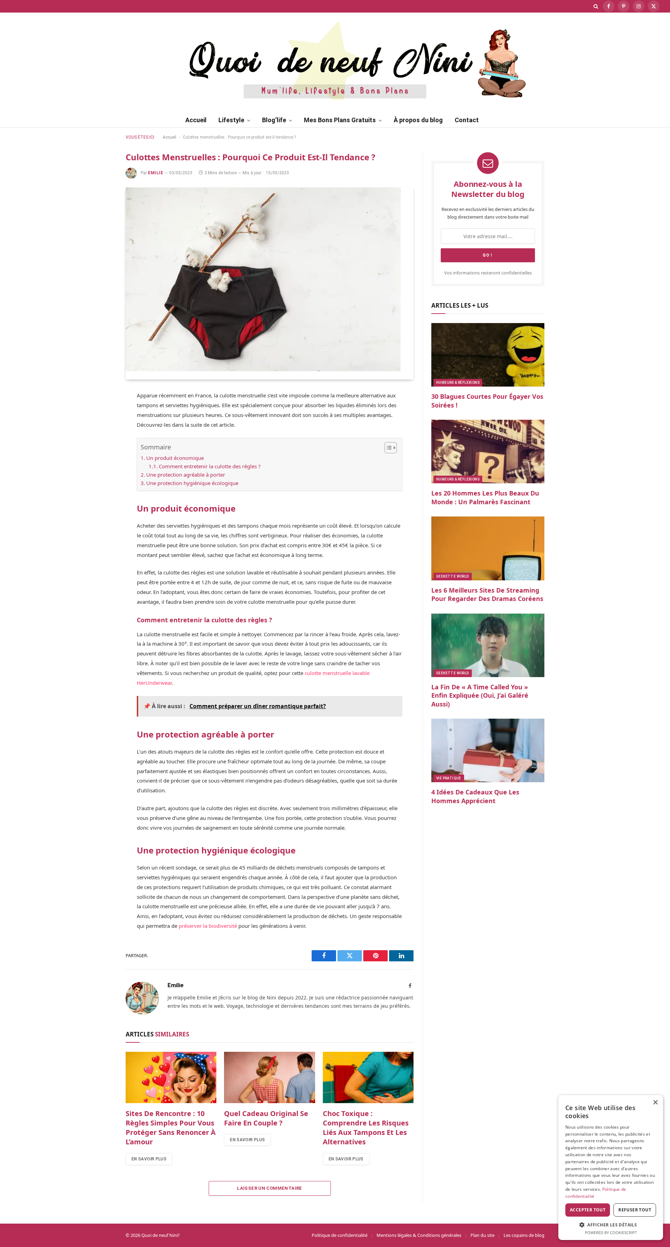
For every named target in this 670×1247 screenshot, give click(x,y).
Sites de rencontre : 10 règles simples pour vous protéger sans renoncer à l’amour (171, 1128)
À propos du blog (418, 120)
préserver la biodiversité (208, 925)
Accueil (196, 120)
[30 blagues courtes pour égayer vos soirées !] (487, 355)
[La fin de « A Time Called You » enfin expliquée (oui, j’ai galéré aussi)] (487, 645)
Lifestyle (231, 120)
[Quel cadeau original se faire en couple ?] (269, 1077)
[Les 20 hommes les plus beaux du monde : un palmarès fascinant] (487, 451)
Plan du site (482, 1235)
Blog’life (274, 120)
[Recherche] (596, 6)
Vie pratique (448, 778)
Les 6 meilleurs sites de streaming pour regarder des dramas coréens (487, 594)
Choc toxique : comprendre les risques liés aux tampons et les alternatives (366, 1128)
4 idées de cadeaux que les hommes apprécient (475, 796)
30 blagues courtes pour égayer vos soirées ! (487, 400)
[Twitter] (101, 431)
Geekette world (452, 576)
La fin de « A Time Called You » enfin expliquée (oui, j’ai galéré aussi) (479, 695)
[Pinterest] (101, 447)
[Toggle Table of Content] (387, 448)
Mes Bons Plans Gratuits (340, 120)
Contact (467, 120)
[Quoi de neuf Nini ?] (335, 60)
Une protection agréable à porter (185, 474)
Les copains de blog (524, 1235)
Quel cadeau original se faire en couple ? (266, 1118)
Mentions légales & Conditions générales (419, 1235)
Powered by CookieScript (611, 1232)
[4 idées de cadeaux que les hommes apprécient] (487, 750)
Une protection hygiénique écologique (192, 482)
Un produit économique (175, 457)
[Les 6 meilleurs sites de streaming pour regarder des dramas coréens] (487, 548)
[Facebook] (101, 414)
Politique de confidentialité (339, 1235)
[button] (610, 1224)
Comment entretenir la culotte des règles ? (210, 466)
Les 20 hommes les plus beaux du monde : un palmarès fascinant (485, 497)
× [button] (655, 1102)
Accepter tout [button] (587, 1210)
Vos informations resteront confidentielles (488, 273)
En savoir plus (149, 1159)
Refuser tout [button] (634, 1210)
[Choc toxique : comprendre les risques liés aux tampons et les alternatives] (368, 1077)
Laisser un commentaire (269, 1188)
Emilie (155, 172)
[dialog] (610, 1167)
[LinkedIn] (101, 463)
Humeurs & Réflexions (457, 382)
